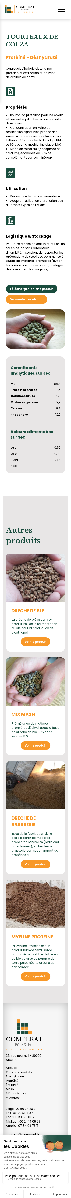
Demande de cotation (27, 299)
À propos (13, 1097)
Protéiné (12, 1081)
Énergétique (15, 1076)
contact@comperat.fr (22, 1134)
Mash (10, 1089)
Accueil (11, 1068)
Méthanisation (16, 1093)
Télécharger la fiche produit (32, 289)
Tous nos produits (19, 1072)
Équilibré (12, 1085)
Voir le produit (36, 642)
